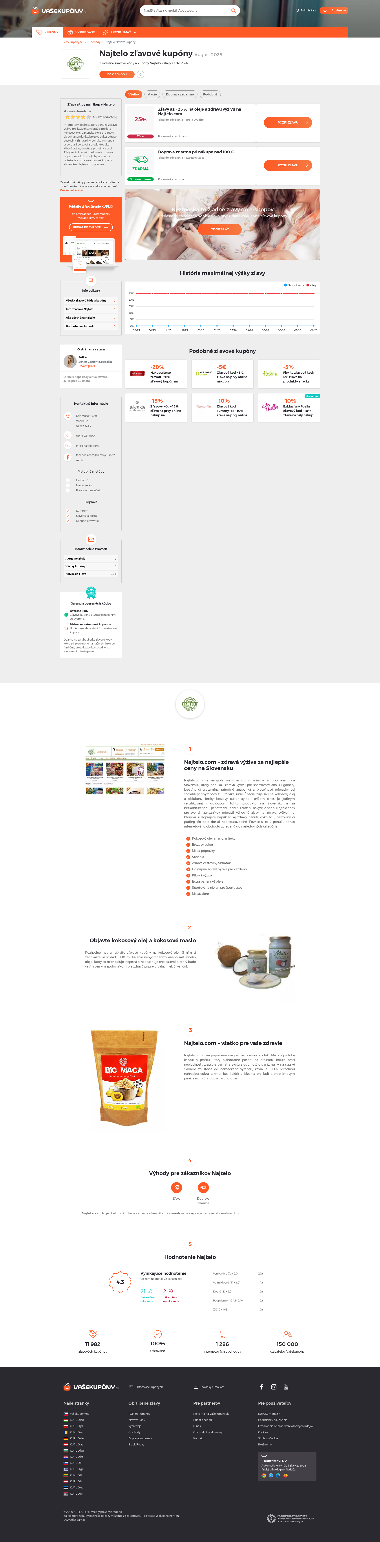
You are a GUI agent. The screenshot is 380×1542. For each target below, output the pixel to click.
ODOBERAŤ (220, 229)
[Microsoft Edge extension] (278, 1475)
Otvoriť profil (87, 366)
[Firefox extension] (286, 1475)
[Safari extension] (271, 1475)
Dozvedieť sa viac (72, 190)
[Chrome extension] (264, 1475)
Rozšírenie (265, 1444)
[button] (294, 285)
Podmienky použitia (171, 136)
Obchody (94, 42)
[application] (222, 308)
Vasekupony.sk (73, 42)
